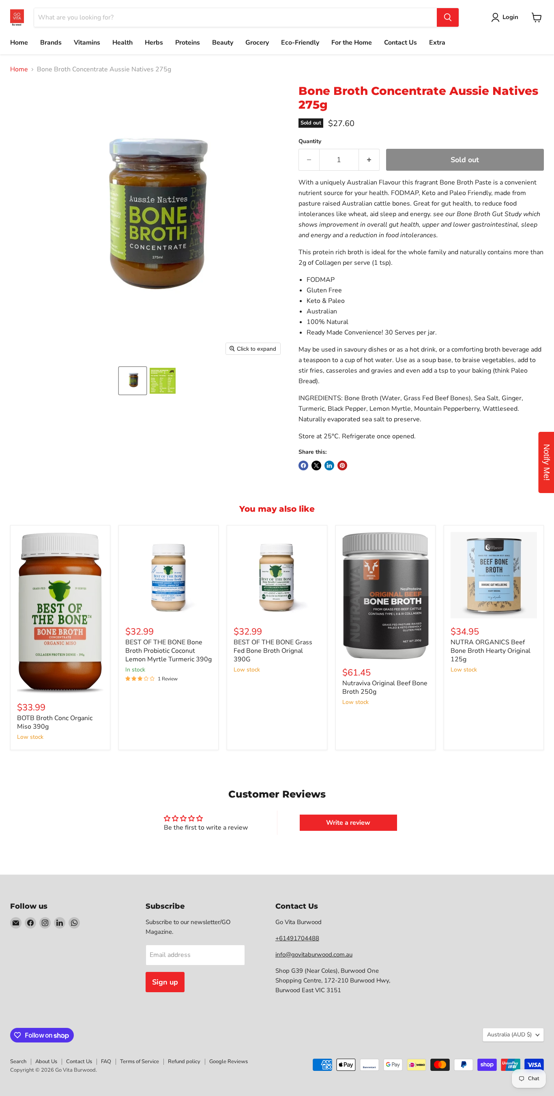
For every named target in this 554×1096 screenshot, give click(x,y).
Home (19, 42)
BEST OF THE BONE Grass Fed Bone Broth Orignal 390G (273, 651)
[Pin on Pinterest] (342, 465)
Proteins (187, 42)
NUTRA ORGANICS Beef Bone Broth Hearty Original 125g (490, 651)
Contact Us (400, 42)
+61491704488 (297, 938)
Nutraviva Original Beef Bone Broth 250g (384, 687)
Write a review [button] (348, 822)
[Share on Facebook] (303, 465)
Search (18, 1061)
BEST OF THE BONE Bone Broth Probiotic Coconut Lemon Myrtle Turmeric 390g (168, 651)
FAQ (106, 1061)
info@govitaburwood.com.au (313, 954)
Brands (51, 42)
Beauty (222, 42)
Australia (509, 1034)
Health (122, 42)
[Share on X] (316, 465)
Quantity (309, 141)
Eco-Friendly (300, 42)
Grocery (257, 42)
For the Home (351, 42)
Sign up (165, 982)
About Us (46, 1061)
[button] (132, 381)
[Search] (448, 17)
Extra (437, 42)
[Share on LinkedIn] (329, 465)
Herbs (154, 42)
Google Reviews (228, 1061)
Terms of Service (139, 1061)
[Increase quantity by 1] (369, 160)
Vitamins (87, 42)
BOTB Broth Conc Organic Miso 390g (54, 722)
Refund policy (184, 1061)
